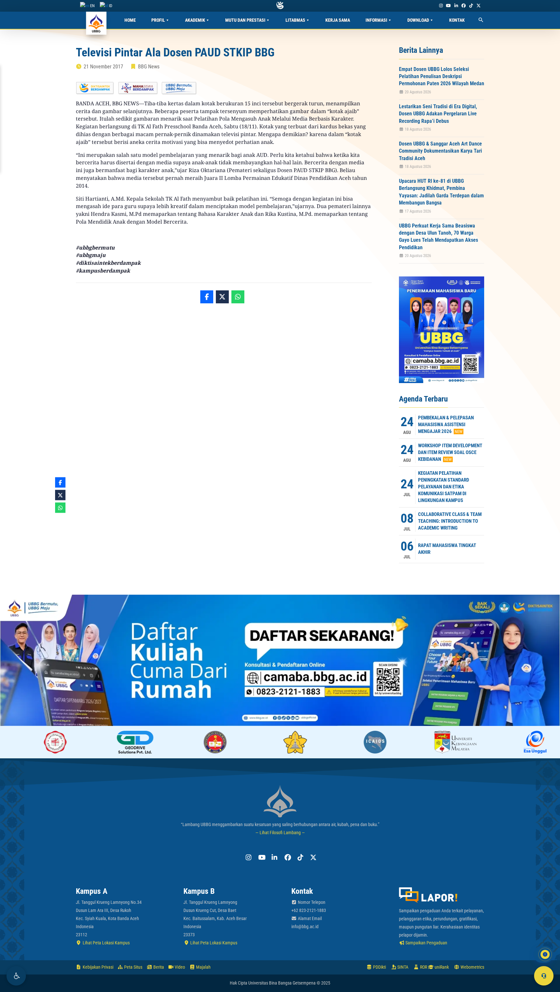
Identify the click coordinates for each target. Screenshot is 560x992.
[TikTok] (471, 5)
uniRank (441, 967)
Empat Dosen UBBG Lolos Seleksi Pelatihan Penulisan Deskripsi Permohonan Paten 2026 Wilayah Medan (441, 76)
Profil (158, 20)
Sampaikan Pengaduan (425, 942)
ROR (423, 967)
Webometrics (472, 967)
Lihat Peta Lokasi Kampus (106, 942)
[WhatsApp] (237, 296)
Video (179, 967)
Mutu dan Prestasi (245, 20)
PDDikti (379, 967)
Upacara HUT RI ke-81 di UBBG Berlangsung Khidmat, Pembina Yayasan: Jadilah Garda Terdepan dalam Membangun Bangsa (441, 192)
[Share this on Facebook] (206, 296)
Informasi (376, 20)
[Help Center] (544, 976)
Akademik (195, 20)
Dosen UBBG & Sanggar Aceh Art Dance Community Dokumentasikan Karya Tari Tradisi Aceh (440, 151)
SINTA (402, 967)
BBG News (148, 67)
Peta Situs (132, 967)
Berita (158, 967)
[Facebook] (463, 5)
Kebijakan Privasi (97, 967)
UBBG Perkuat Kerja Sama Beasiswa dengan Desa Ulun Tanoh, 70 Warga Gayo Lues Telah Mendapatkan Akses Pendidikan (438, 237)
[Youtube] (448, 5)
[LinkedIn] (456, 5)
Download (418, 20)
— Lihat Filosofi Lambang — (280, 832)
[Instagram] (441, 5)
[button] (16, 976)
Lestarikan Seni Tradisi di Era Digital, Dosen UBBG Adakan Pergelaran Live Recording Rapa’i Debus (438, 113)
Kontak (457, 20)
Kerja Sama (337, 20)
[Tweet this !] (222, 296)
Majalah (203, 967)
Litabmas (295, 20)
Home (130, 20)
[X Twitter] (478, 5)
